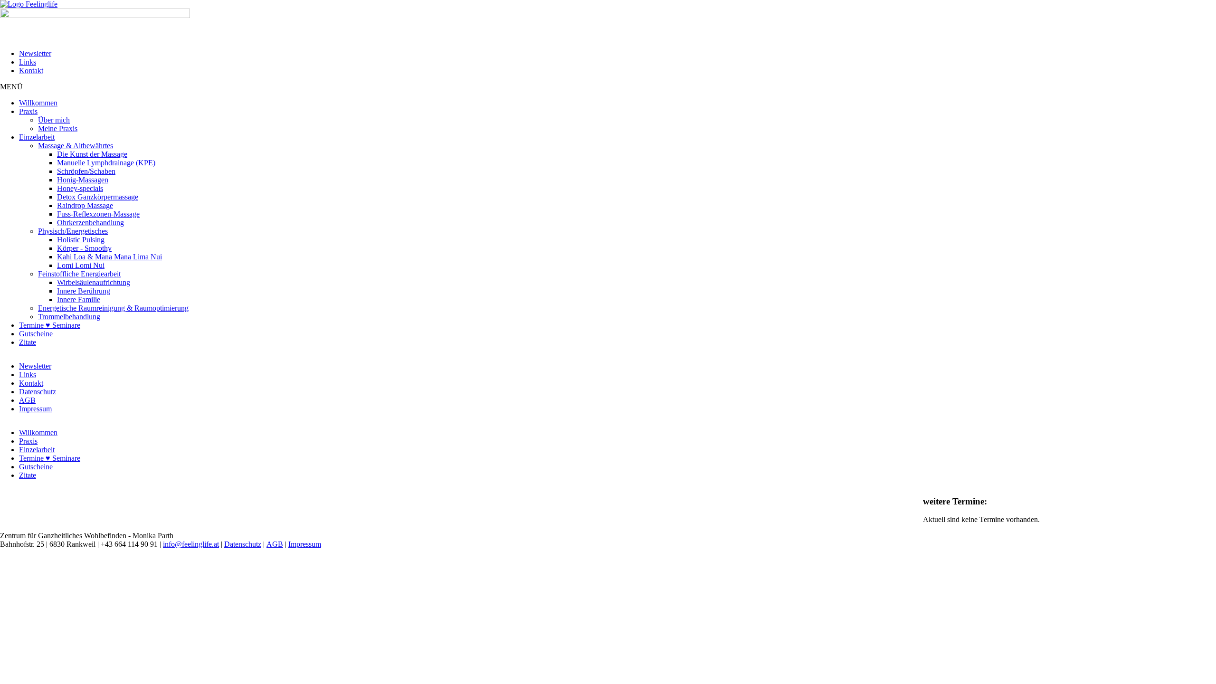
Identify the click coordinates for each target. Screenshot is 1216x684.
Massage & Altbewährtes (75, 146)
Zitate (27, 342)
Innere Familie (78, 299)
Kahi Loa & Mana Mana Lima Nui (109, 257)
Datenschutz (37, 392)
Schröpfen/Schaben (86, 171)
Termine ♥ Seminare (49, 325)
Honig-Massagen (82, 180)
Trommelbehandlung (69, 317)
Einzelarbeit (37, 137)
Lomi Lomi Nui (80, 265)
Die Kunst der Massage (92, 154)
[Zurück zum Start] (28, 4)
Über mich (54, 120)
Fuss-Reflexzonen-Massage (98, 214)
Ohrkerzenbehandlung (90, 222)
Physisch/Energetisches (73, 231)
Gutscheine (36, 334)
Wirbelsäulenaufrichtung (93, 282)
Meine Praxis (57, 128)
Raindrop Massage (85, 205)
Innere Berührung (83, 291)
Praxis (28, 111)
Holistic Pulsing (80, 240)
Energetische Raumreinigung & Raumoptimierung (113, 308)
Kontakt (31, 70)
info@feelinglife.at (191, 544)
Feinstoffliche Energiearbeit (79, 274)
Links (27, 62)
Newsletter (35, 53)
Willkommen (38, 103)
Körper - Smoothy (84, 248)
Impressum (35, 409)
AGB (27, 400)
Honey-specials (80, 188)
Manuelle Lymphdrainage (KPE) (106, 163)
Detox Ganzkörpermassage (97, 197)
